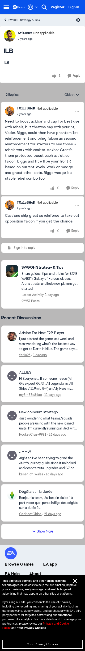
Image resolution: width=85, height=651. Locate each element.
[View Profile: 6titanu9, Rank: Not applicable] (10, 36)
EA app (50, 564)
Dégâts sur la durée (35, 491)
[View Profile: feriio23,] (12, 336)
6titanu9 (25, 33)
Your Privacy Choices (42, 644)
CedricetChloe (30, 514)
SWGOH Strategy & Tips (24, 20)
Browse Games (19, 564)
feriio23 (24, 355)
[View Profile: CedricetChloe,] (12, 495)
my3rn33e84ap (30, 395)
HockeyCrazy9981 (32, 434)
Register (57, 7)
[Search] (44, 7)
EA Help (12, 573)
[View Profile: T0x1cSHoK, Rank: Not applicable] (9, 111)
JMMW (25, 451)
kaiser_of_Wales (31, 474)
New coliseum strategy (38, 412)
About (35, 573)
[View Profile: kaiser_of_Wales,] (12, 455)
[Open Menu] (78, 20)
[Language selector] (33, 7)
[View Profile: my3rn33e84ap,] (12, 376)
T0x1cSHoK (26, 108)
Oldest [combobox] (71, 95)
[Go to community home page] (19, 7)
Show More (45, 531)
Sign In (73, 7)
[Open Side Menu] (6, 7)
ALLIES (25, 372)
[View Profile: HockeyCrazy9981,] (12, 415)
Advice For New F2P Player (41, 332)
